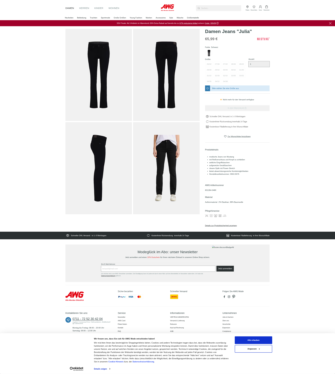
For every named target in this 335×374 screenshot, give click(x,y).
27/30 (217, 64)
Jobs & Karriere (227, 317)
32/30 (217, 76)
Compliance (226, 331)
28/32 (241, 64)
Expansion (226, 328)
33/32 (241, 76)
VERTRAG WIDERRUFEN (179, 317)
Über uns (225, 321)
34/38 (225, 81)
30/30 (225, 70)
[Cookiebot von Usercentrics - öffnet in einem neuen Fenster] (76, 369)
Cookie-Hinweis (116, 362)
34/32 (217, 81)
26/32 (209, 64)
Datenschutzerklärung (143, 362)
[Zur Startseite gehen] (167, 7)
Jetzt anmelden (225, 268)
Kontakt (120, 328)
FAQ (119, 331)
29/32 (217, 70)
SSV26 (213, 23)
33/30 (233, 76)
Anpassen (252, 349)
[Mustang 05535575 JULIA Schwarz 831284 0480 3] (98, 168)
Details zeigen (100, 369)
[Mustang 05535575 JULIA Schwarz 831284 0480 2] (166, 75)
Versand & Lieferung (177, 321)
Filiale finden (122, 324)
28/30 (233, 64)
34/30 (209, 81)
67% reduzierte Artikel (189, 23)
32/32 (225, 76)
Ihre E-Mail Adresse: (108, 264)
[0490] (209, 53)
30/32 (233, 70)
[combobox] (221, 8)
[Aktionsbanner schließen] (330, 23)
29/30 (209, 70)
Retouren (173, 324)
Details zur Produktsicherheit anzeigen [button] (221, 225)
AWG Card (121, 321)
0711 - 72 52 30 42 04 (87, 318)
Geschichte (226, 324)
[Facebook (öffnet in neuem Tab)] (224, 297)
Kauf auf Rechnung (177, 328)
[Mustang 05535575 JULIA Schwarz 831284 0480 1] (98, 75)
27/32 (225, 64)
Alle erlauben (253, 340)
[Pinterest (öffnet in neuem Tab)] (234, 297)
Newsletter (121, 317)
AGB (171, 331)
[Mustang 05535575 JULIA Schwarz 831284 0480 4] (166, 168)
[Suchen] (198, 8)
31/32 (209, 76)
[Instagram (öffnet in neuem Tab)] (229, 297)
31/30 (241, 70)
